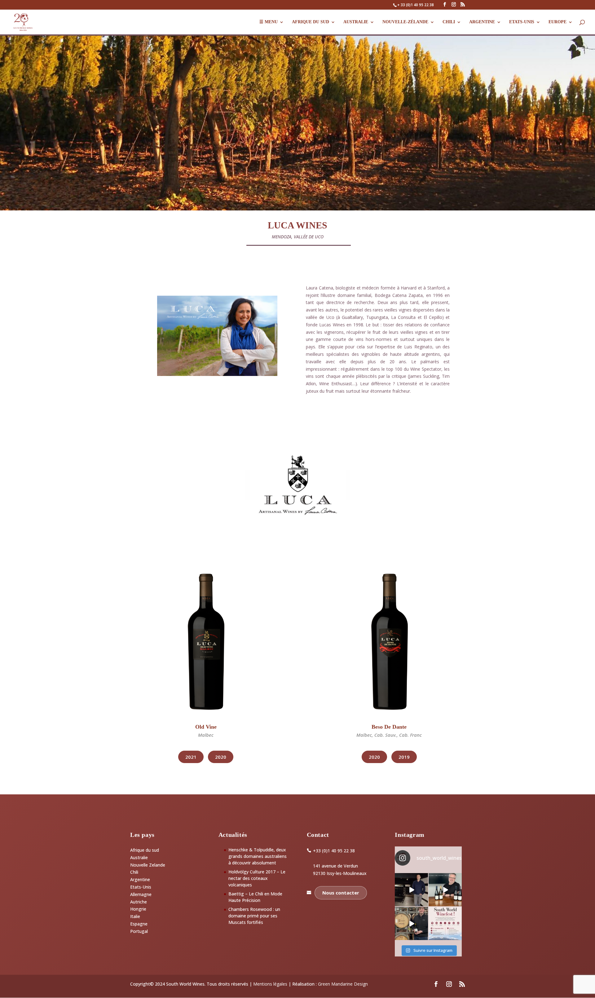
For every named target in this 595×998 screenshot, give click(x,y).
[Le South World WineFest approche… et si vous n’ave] (445, 923)
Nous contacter (340, 893)
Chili (449, 22)
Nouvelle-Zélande (405, 22)
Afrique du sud (144, 850)
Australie (355, 22)
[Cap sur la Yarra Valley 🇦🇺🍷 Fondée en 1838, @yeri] (445, 889)
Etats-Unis (140, 887)
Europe (557, 22)
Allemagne (141, 894)
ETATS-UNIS (521, 22)
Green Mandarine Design (343, 984)
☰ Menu (268, 22)
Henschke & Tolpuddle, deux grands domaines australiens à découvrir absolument (257, 856)
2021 (190, 757)
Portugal (139, 931)
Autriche (138, 902)
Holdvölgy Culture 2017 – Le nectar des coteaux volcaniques (256, 878)
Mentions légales (270, 984)
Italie (135, 916)
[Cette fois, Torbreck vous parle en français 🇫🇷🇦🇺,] (411, 923)
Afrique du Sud (310, 22)
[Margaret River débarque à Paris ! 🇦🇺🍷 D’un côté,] (411, 889)
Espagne (139, 924)
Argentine (482, 22)
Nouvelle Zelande (147, 865)
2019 (404, 757)
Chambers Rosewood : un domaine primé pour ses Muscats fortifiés (254, 915)
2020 (220, 757)
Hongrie (138, 909)
